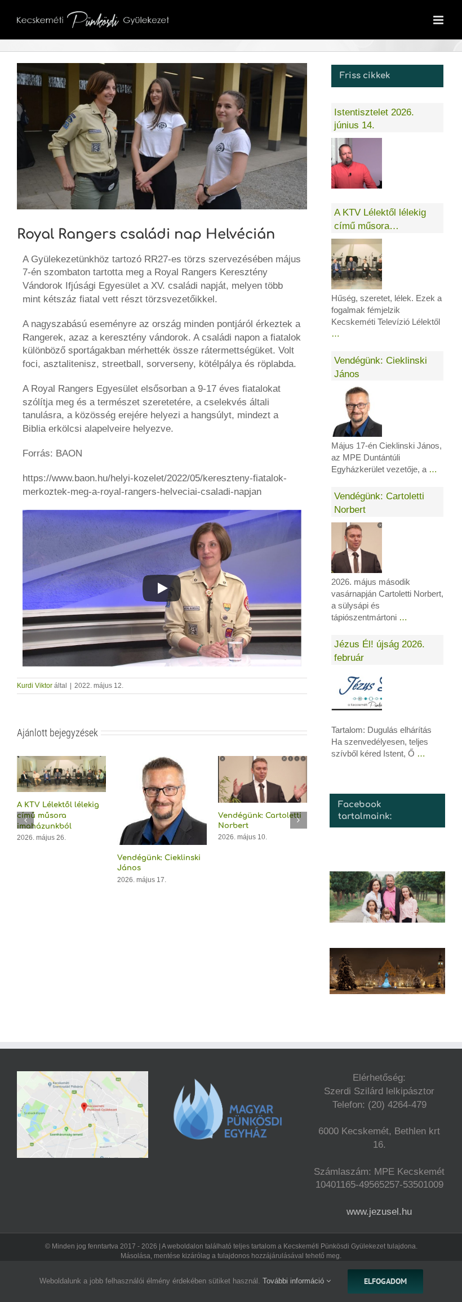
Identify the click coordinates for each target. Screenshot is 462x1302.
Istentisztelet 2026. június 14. (374, 119)
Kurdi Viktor (34, 686)
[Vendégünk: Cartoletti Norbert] (262, 761)
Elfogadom (385, 1281)
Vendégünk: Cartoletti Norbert (379, 503)
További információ (294, 1281)
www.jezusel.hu (379, 1211)
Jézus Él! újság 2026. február (379, 651)
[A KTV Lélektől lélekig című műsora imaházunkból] (61, 761)
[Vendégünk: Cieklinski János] (161, 761)
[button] (25, 820)
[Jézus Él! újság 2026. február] (356, 695)
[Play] (162, 588)
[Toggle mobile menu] (439, 20)
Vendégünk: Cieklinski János (380, 367)
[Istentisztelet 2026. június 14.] (356, 163)
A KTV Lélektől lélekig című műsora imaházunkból (58, 815)
